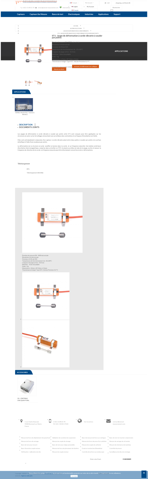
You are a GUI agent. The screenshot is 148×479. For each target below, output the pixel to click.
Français (76, 10)
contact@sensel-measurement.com (48, 7)
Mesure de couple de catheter (91, 445)
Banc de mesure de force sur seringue (94, 438)
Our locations (88, 422)
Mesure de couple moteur (60, 452)
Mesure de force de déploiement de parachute (35, 438)
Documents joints (29, 127)
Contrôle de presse (115, 448)
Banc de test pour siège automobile (63, 445)
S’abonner (127, 459)
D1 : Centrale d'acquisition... (23, 399)
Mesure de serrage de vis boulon (119, 441)
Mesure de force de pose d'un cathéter (94, 441)
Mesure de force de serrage (30, 441)
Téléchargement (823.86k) (35, 173)
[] (111, 10)
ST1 (28, 169)
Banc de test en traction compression (121, 438)
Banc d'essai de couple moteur (30, 448)
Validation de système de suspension (64, 438)
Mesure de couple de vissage (61, 441)
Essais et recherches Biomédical (92, 448)
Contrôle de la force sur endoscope (93, 452)
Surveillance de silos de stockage (119, 452)
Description (26, 124)
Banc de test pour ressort (29, 445)
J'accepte (74, 476)
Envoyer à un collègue (85, 66)
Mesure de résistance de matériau (120, 445)
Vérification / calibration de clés (31, 452)
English (76, 6)
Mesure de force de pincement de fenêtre (65, 448)
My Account (90, 6)
